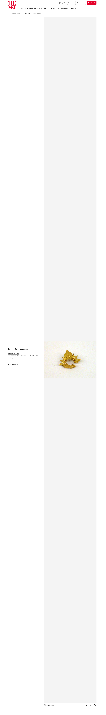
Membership (81, 3)
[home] (9, 13)
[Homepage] (12, 5)
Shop (72, 8)
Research (64, 8)
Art (45, 8)
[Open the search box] (79, 8)
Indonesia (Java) (13, 353)
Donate (70, 3)
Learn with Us (54, 8)
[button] (70, 359)
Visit (21, 8)
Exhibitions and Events (33, 8)
